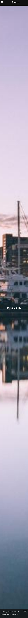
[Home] (16, 2)
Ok (25, 611)
